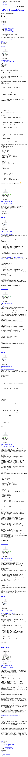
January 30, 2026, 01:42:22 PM (7, 560)
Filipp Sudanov (4, 187)
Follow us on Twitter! (5, 18)
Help (4, 754)
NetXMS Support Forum (12, 10)
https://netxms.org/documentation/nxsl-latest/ (10, 533)
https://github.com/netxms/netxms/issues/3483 (10, 715)
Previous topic (4, 39)
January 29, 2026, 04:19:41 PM (7, 306)
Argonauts (3, 46)
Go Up (2, 741)
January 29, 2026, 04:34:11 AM (7, 234)
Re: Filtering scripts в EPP (6, 201)
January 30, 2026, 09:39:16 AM (7, 369)
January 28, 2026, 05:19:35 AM (7, 61)
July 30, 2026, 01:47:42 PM (7, 667)
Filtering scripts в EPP (5, 60)
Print (2, 41)
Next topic (10, 39)
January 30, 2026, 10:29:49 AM (7, 446)
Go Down (3, 42)
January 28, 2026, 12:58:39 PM (7, 203)
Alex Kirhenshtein (5, 647)
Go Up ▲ (8, 754)
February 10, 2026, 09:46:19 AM (8, 613)
